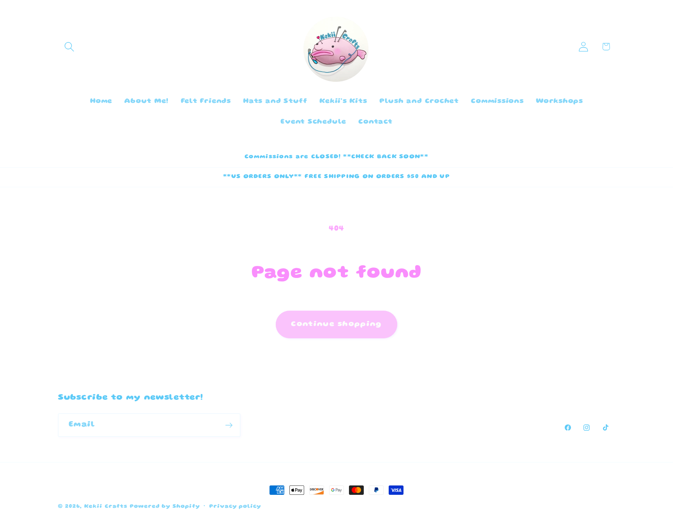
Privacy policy (235, 506)
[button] (69, 46)
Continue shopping (336, 324)
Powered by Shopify (164, 506)
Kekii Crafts (105, 506)
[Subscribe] (229, 425)
